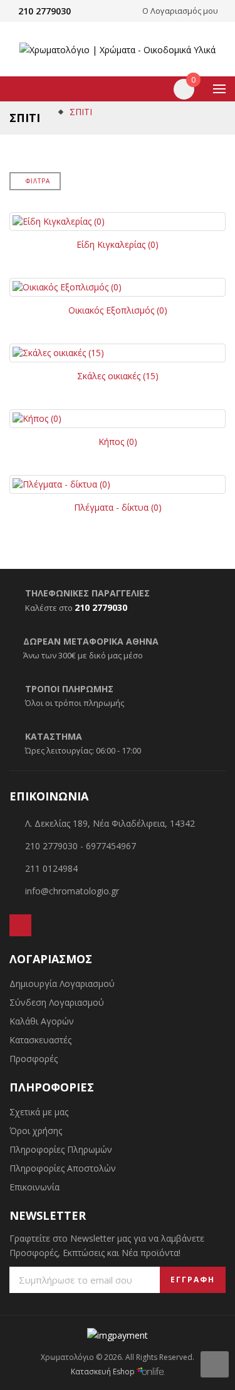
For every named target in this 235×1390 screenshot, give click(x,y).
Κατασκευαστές (40, 1040)
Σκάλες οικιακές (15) (118, 376)
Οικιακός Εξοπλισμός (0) (117, 310)
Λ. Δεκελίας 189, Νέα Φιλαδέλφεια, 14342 (110, 823)
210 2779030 (44, 11)
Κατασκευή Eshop (104, 1371)
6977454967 (111, 846)
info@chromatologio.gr (72, 891)
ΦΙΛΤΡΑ (38, 180)
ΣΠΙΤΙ (81, 112)
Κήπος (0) (117, 441)
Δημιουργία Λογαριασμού (62, 983)
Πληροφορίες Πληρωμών (60, 1149)
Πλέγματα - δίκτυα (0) (118, 507)
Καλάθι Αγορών (41, 1021)
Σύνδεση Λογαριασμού (56, 1002)
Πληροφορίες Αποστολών (62, 1168)
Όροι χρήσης (35, 1131)
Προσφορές (33, 1059)
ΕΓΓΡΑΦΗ (192, 1279)
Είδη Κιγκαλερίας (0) (117, 244)
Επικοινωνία (34, 1187)
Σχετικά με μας (38, 1112)
